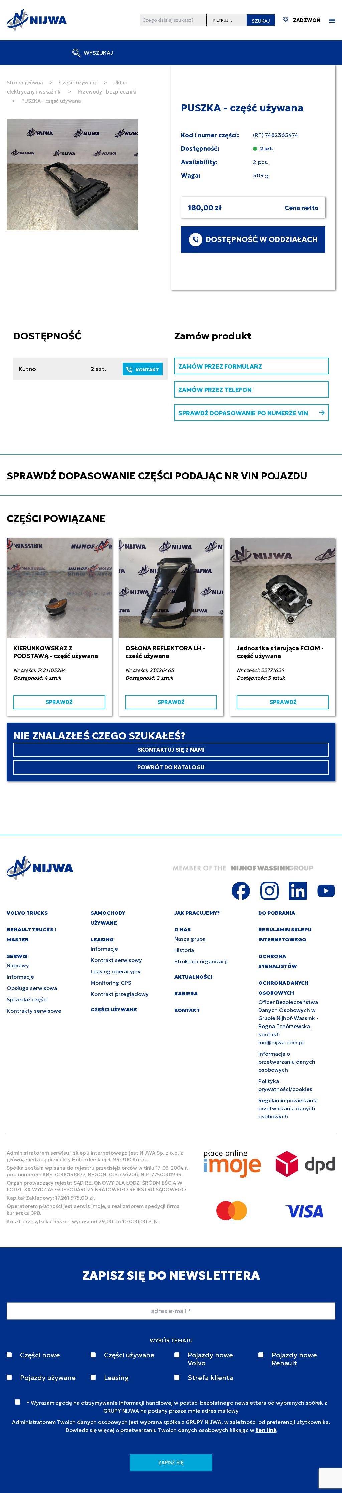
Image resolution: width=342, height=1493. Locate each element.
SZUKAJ (261, 21)
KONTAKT (147, 370)
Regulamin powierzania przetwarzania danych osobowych (288, 1108)
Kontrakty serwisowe (34, 1010)
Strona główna (25, 82)
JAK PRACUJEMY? (197, 913)
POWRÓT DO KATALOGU (171, 767)
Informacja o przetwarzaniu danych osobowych (286, 1061)
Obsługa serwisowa (32, 988)
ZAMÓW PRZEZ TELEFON (215, 390)
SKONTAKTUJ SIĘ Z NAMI (171, 749)
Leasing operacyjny (116, 971)
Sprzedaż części (27, 999)
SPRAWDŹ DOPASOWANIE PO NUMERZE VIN (243, 413)
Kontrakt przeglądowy (120, 994)
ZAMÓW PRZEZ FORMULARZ (220, 366)
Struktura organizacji (201, 961)
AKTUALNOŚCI (193, 977)
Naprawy (18, 965)
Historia (184, 950)
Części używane (78, 82)
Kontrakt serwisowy (116, 960)
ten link (266, 1430)
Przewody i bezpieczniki (107, 91)
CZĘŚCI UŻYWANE (114, 1009)
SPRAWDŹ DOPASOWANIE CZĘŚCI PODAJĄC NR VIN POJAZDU (157, 476)
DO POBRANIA (276, 913)
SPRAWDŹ (59, 702)
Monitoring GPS (111, 982)
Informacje (20, 976)
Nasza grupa (190, 938)
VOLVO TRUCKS (27, 913)
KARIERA (186, 993)
